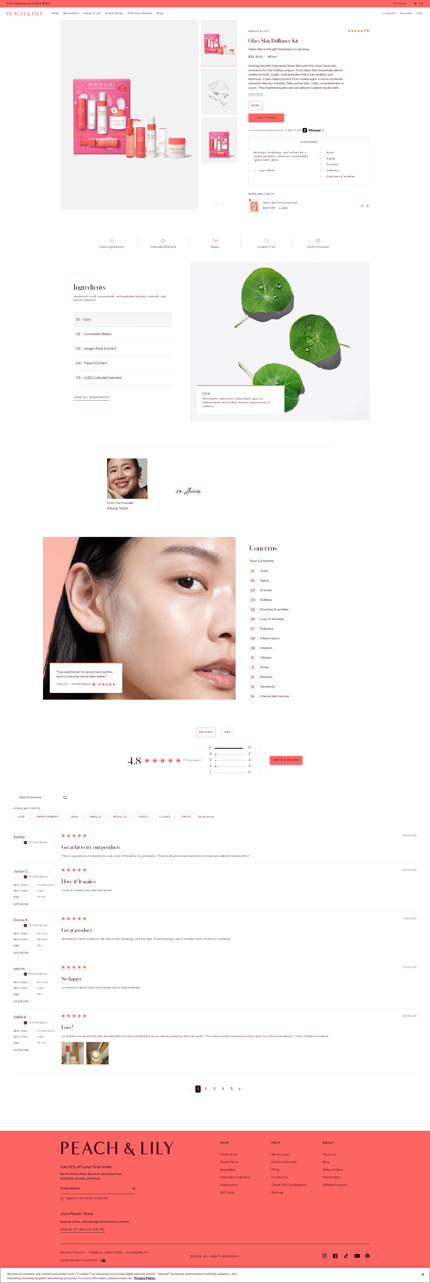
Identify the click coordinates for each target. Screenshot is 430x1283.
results (120, 817)
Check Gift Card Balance (289, 1185)
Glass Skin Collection (235, 1177)
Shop (55, 13)
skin (74, 817)
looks (165, 817)
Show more (206, 817)
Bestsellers (71, 13)
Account (405, 13)
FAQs (275, 1169)
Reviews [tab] (206, 732)
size (21, 817)
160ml (255, 105)
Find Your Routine (284, 1162)
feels (143, 817)
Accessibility (137, 1252)
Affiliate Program (335, 1185)
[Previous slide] (216, 204)
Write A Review (286, 760)
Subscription (229, 1185)
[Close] (423, 1274)
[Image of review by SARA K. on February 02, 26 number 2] (97, 1053)
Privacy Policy (72, 1252)
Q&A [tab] (227, 732)
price (186, 817)
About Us (329, 1154)
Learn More (255, 94)
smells (95, 817)
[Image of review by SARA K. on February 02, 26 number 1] (73, 1053)
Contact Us (279, 1177)
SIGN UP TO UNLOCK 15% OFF (82, 1229)
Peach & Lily (92, 13)
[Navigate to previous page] (190, 1089)
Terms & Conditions (105, 1252)
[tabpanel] (308, 165)
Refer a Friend (333, 1169)
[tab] (309, 142)
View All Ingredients (92, 397)
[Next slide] (222, 204)
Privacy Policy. (144, 1278)
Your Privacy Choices (78, 1260)
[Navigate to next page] (240, 1089)
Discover (400, 4)
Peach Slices (114, 13)
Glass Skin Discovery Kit (280, 203)
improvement (48, 817)
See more (21, 904)
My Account (280, 1154)
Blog (326, 1162)
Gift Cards (227, 1192)
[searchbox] (37, 797)
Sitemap (277, 1192)
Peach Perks (332, 1177)
